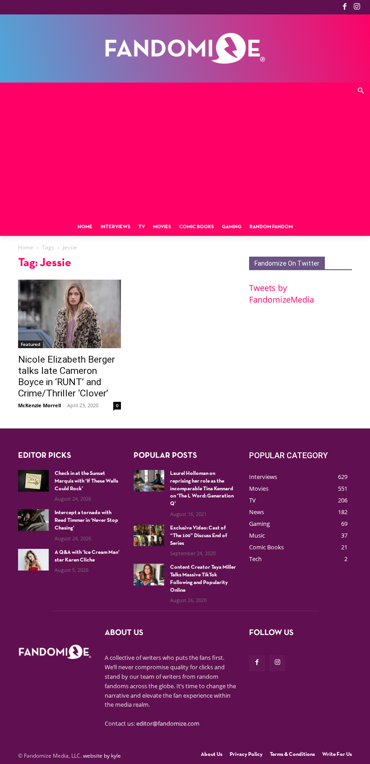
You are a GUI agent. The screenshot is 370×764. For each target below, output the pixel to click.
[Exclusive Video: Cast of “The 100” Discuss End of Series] (149, 535)
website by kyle (102, 755)
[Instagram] (357, 7)
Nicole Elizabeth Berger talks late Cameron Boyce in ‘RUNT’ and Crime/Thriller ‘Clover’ (66, 376)
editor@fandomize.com (167, 723)
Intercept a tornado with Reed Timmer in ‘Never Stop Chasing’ (86, 520)
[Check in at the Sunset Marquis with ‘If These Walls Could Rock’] (33, 481)
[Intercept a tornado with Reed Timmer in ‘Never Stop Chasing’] (33, 520)
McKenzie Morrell (39, 405)
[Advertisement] (185, 150)
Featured (30, 344)
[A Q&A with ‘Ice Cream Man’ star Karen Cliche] (33, 560)
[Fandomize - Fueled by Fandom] (185, 48)
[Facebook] (345, 7)
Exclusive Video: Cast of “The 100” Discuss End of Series (198, 536)
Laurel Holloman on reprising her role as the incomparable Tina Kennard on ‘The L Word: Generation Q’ (202, 488)
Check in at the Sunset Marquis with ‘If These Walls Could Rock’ (86, 481)
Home (25, 247)
